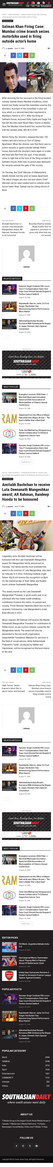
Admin (10, 48)
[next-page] (8, 337)
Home (4, 14)
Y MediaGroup (49, 6)
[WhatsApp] (32, 55)
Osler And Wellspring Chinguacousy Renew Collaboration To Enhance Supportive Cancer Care (35, 433)
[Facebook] (13, 55)
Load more (25, 462)
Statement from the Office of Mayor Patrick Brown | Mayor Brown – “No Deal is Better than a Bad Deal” (34, 417)
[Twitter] (19, 55)
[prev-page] (3, 337)
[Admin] (4, 48)
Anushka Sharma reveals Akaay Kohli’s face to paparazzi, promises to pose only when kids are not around (40, 229)
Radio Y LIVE (38, 6)
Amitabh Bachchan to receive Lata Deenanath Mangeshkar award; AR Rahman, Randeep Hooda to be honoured (13, 229)
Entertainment (14, 14)
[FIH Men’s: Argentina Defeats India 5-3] (9, 947)
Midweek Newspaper (43, 6)
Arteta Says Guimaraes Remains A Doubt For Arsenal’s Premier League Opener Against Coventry (35, 975)
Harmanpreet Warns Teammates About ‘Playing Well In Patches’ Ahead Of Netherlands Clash (33, 960)
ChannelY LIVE (33, 6)
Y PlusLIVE (28, 6)
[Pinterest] (26, 55)
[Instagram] (23, 1146)
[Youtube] (36, 1146)
